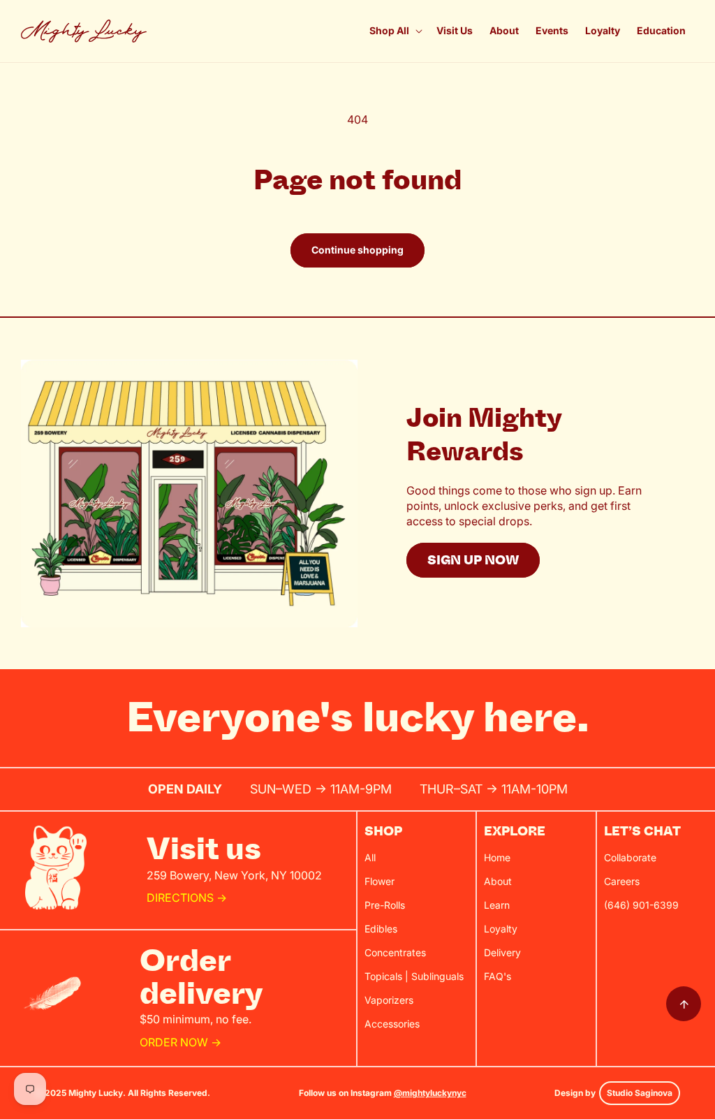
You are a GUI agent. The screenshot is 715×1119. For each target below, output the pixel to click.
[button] (394, 30)
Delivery (502, 952)
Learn (497, 905)
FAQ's (497, 976)
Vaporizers (388, 1000)
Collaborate (630, 857)
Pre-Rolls (384, 905)
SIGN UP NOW (473, 560)
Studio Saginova (639, 1093)
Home (497, 857)
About (498, 881)
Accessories (392, 1024)
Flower (379, 881)
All (370, 857)
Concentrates (395, 952)
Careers (622, 881)
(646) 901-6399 (641, 905)
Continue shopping (357, 250)
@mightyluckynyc (430, 1093)
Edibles (380, 929)
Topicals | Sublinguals (414, 976)
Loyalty (500, 929)
